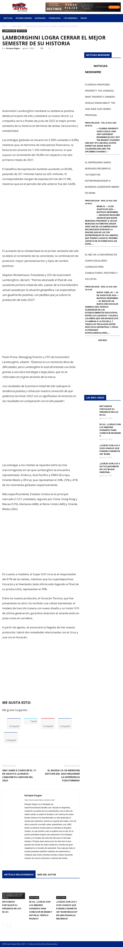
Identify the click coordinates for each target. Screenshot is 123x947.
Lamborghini (16, 26)
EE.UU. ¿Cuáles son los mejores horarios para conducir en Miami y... (110, 430)
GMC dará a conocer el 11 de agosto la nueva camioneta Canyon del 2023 (19, 775)
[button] (117, 18)
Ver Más (102, 340)
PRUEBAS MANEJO (24, 18)
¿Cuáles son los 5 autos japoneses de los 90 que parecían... (109, 468)
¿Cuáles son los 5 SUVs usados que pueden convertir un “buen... (109, 449)
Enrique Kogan (13, 48)
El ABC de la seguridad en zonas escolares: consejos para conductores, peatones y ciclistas (101, 266)
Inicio (4, 26)
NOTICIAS (8, 18)
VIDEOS (83, 18)
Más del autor (46, 874)
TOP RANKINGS (70, 18)
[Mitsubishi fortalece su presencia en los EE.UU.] (14, 891)
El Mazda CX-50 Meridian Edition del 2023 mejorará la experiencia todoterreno (62, 775)
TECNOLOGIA (55, 18)
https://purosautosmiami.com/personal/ (40, 800)
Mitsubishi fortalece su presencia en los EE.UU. (13, 896)
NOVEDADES (40, 18)
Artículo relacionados (19, 874)
